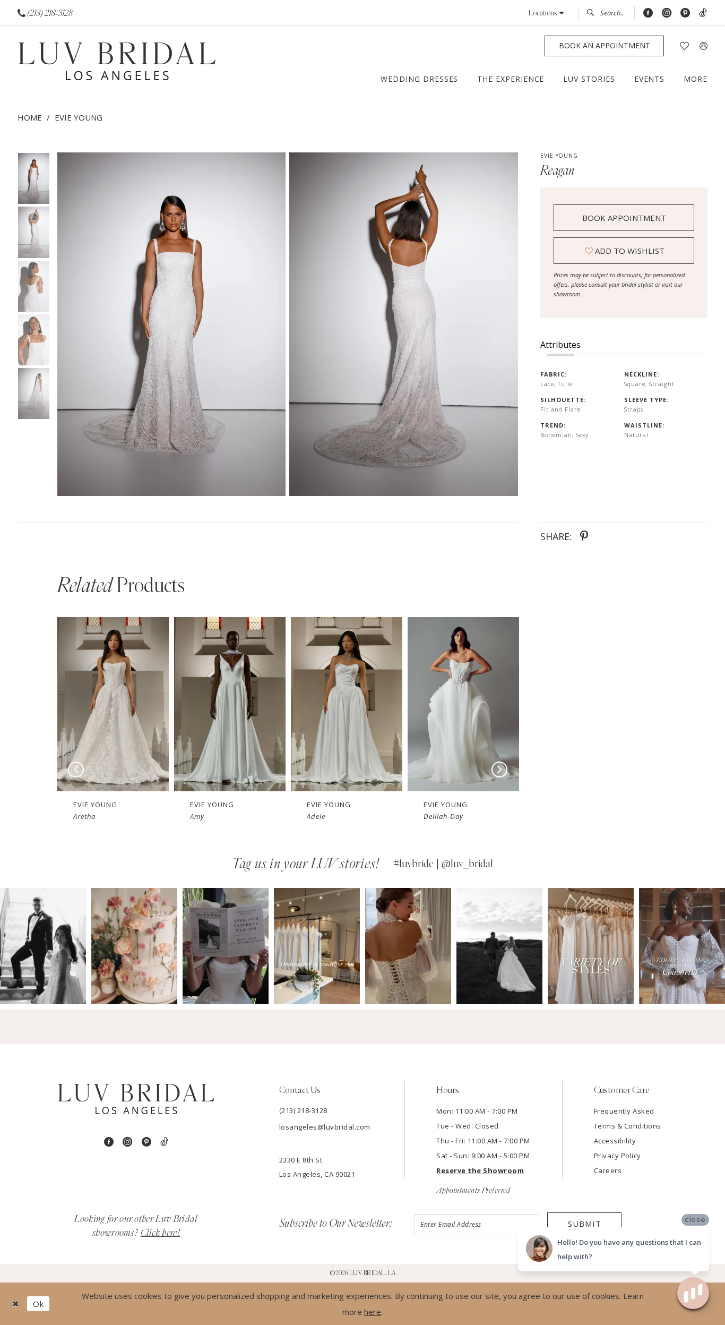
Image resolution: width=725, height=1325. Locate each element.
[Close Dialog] (15, 1304)
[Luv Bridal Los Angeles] (117, 62)
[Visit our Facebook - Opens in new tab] (648, 13)
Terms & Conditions (627, 1126)
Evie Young (78, 117)
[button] (546, 13)
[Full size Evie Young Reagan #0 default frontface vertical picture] (171, 324)
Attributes (560, 345)
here (372, 1311)
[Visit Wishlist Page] (684, 45)
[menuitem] (45, 13)
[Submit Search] (593, 12)
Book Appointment (624, 217)
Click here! (160, 1233)
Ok (38, 1303)
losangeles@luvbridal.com (324, 1127)
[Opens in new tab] (44, 946)
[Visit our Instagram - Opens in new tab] (666, 13)
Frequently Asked (624, 1111)
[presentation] (113, 704)
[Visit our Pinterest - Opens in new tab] (685, 13)
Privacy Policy (617, 1155)
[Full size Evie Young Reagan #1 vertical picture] (403, 324)
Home (30, 117)
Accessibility (615, 1141)
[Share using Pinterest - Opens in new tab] (584, 536)
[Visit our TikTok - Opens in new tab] (702, 13)
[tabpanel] (169, 324)
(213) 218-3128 (303, 1110)
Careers (608, 1170)
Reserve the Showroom (480, 1170)
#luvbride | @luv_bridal (443, 864)
